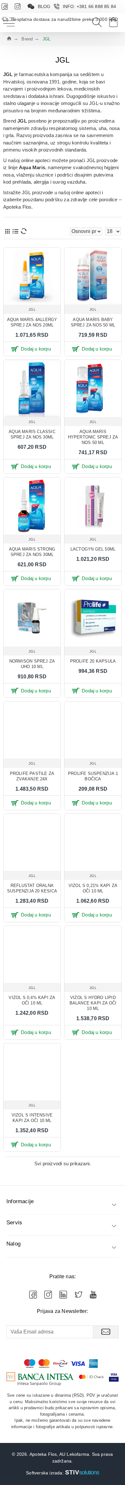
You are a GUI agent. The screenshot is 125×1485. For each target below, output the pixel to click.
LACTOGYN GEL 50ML (93, 549)
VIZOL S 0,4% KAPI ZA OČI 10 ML (32, 1000)
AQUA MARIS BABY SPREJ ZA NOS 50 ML (93, 322)
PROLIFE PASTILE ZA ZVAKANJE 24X (32, 776)
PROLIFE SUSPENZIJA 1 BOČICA (93, 776)
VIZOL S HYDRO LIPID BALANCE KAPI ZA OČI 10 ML (93, 1003)
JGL (32, 309)
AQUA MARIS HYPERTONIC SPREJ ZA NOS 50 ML (93, 437)
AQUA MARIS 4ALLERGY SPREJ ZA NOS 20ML (32, 322)
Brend (27, 39)
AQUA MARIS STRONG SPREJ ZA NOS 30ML (32, 552)
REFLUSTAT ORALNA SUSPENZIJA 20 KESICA (32, 888)
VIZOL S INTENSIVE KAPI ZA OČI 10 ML (32, 1118)
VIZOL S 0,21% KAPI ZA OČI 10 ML (93, 888)
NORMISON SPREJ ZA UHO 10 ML (32, 664)
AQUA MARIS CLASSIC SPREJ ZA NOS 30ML (32, 434)
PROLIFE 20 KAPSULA (93, 661)
